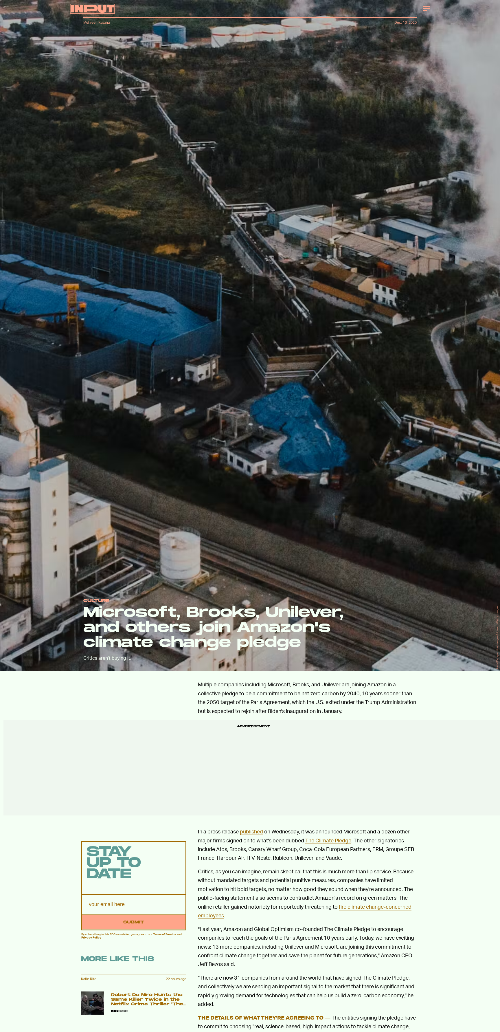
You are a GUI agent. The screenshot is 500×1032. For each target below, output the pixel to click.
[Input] (92, 8)
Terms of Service (164, 934)
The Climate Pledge (328, 840)
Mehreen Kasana (96, 22)
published (251, 831)
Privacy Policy (91, 937)
